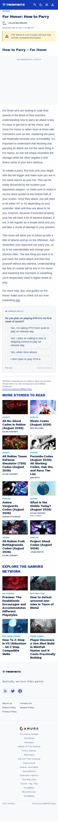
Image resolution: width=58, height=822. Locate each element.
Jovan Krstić (37, 552)
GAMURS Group (49, 804)
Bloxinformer (29, 792)
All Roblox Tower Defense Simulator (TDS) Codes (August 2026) (14, 463)
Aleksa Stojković (11, 517)
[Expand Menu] (47, 5)
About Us (7, 703)
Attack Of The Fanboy (29, 746)
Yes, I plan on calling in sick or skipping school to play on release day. (28, 342)
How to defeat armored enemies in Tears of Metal (42, 602)
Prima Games (29, 750)
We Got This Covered (29, 759)
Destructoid (29, 763)
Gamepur (29, 742)
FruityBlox (29, 788)
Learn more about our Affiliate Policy (17, 389)
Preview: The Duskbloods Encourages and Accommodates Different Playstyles (14, 606)
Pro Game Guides (29, 734)
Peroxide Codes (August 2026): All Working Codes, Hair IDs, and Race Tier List (41, 465)
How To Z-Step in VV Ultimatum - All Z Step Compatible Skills (14, 647)
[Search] (35, 5)
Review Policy (27, 707)
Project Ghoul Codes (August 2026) (41, 544)
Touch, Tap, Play (29, 783)
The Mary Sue (29, 779)
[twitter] (13, 691)
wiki (17, 300)
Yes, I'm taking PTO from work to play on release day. (30, 330)
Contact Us (26, 703)
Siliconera (29, 755)
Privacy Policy (9, 711)
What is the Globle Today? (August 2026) (40, 506)
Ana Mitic (35, 478)
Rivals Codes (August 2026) (40, 422)
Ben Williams (37, 428)
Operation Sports (29, 775)
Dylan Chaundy (10, 432)
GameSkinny (29, 771)
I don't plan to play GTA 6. (26, 359)
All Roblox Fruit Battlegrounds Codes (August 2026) (13, 546)
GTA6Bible (29, 796)
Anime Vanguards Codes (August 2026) (13, 508)
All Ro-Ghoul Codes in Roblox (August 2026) (14, 424)
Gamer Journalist (29, 767)
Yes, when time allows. (24, 352)
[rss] (5, 691)
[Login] (53, 5)
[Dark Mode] (41, 5)
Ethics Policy (9, 707)
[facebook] (20, 691)
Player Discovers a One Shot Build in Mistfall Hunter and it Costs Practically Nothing (42, 648)
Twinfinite (29, 738)
